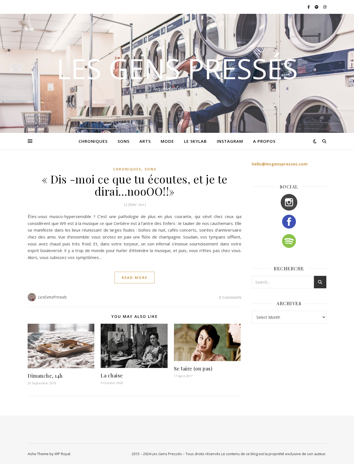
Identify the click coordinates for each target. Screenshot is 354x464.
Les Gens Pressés (177, 68)
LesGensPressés (52, 297)
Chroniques (127, 169)
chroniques (93, 141)
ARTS (145, 141)
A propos (264, 141)
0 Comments (230, 297)
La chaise (112, 375)
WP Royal (62, 453)
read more (134, 277)
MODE (167, 141)
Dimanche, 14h (45, 375)
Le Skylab (195, 141)
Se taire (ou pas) (193, 368)
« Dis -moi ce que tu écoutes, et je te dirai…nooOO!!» (135, 185)
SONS (123, 141)
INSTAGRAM (230, 141)
